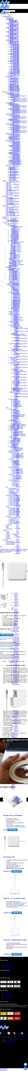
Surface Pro (12, 225)
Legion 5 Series (16, 594)
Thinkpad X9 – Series (14, 360)
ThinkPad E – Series (14, 311)
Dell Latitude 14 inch (17, 470)
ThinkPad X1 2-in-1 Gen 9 (18, 452)
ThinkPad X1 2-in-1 (17, 327)
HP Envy (14, 737)
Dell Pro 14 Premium (16, 650)
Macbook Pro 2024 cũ (14, 182)
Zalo (11, 1034)
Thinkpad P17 (15, 279)
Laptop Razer (12, 517)
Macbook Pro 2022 (14, 51)
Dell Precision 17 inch (17, 457)
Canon (13, 784)
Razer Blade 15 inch (14, 510)
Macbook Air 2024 (14, 80)
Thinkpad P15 (15, 274)
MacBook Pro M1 (13, 22)
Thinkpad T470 (16, 296)
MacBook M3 (9, 27)
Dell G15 (16, 730)
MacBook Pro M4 (13, 34)
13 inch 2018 (15, 68)
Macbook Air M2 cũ (14, 104)
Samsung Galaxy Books (12, 495)
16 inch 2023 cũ (16, 196)
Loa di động (9, 528)
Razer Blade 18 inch (14, 514)
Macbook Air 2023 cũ (14, 136)
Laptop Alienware (13, 521)
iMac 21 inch (9, 191)
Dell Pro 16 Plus (16, 441)
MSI (7, 527)
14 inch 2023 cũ (16, 193)
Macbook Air (9, 76)
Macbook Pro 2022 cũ (14, 199)
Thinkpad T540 (16, 301)
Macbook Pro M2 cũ (14, 108)
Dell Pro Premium (14, 648)
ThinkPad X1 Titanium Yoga (19, 388)
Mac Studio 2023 (10, 214)
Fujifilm (8, 535)
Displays (5, 218)
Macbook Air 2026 (14, 77)
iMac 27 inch (9, 194)
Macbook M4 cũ (10, 123)
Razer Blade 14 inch (14, 509)
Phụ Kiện (5, 540)
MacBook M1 (9, 19)
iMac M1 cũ (12, 169)
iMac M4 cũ (12, 166)
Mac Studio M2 (10, 208)
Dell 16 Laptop (16, 616)
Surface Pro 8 (15, 233)
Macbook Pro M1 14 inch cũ (16, 114)
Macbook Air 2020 (14, 92)
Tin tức (4, 975)
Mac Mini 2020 (10, 204)
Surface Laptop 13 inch (18, 242)
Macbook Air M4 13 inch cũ (19, 126)
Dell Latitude (12, 467)
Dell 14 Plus (16, 627)
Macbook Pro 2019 (14, 61)
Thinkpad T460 (16, 295)
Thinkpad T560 (16, 303)
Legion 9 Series (16, 600)
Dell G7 (16, 728)
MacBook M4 (9, 31)
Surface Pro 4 (15, 239)
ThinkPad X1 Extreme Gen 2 (18, 483)
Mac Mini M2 (9, 198)
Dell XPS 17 (15, 466)
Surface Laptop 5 (16, 246)
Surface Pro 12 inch (17, 226)
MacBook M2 (9, 23)
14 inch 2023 (15, 48)
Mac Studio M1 (10, 207)
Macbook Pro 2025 (14, 41)
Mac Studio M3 (10, 210)
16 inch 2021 (15, 56)
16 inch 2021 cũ (16, 210)
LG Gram (8, 524)
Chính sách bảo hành (7, 966)
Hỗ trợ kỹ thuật (6, 974)
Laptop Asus (12, 519)
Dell (13, 607)
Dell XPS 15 (15, 463)
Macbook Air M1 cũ (14, 94)
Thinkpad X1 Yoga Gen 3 (18, 525)
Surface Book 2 (16, 256)
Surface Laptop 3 (16, 249)
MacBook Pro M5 (13, 38)
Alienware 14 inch (16, 718)
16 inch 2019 (15, 65)
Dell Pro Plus (12, 437)
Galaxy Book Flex (13, 502)
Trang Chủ (2, 549)
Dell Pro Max (14, 630)
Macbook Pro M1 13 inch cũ (19, 98)
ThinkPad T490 (16, 299)
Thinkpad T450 (16, 293)
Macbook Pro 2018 (14, 66)
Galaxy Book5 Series (14, 496)
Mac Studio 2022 (10, 215)
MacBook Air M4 (14, 35)
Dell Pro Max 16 (16, 634)
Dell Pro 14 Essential (17, 448)
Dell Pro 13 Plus (16, 438)
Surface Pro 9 (15, 232)
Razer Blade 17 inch (14, 513)
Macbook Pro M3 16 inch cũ (19, 122)
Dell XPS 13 (15, 460)
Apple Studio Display (11, 219)
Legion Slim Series (16, 605)
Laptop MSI (12, 520)
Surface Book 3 (16, 254)
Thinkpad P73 (15, 290)
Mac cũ (5, 91)
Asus (7, 526)
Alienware (11, 474)
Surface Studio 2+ (14, 357)
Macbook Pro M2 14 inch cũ (19, 111)
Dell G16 (16, 731)
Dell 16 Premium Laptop (18, 416)
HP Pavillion (12, 494)
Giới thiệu (5, 992)
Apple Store (13, 549)
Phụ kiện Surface (10, 544)
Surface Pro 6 (15, 236)
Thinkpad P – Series (14, 362)
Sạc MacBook (18, 550)
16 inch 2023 (15, 50)
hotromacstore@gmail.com (11, 1040)
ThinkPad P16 (16, 276)
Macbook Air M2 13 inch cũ (19, 105)
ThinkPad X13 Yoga (17, 317)
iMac (4, 180)
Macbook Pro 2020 (14, 58)
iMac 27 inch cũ (13, 171)
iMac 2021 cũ (12, 178)
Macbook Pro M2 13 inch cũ (19, 109)
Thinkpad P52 (15, 283)
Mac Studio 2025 (10, 212)
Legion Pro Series (16, 602)
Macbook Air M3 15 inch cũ (19, 118)
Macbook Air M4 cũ (14, 125)
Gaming (8, 516)
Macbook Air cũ (10, 133)
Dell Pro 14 (15, 443)
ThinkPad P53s (16, 286)
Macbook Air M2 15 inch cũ (19, 107)
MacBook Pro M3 (13, 30)
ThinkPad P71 (16, 288)
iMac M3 (8, 183)
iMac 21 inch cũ (13, 173)
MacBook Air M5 (14, 39)
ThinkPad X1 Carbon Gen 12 (18, 544)
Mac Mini (5, 196)
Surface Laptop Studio (14, 262)
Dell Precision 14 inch (16, 685)
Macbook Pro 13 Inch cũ (15, 164)
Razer (7, 506)
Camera (5, 530)
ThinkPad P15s (16, 275)
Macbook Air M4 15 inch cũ (19, 127)
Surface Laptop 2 (16, 250)
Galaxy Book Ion (13, 503)
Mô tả (4, 661)
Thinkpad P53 (15, 285)
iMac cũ (8, 165)
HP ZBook (12, 492)
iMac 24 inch (9, 193)
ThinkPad (12, 358)
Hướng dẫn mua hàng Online (9, 995)
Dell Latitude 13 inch (17, 469)
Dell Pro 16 (16, 673)
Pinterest (18, 1034)
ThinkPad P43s (16, 281)
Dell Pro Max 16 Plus (16, 643)
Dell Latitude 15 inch (17, 471)
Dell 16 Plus (16, 628)
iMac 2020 (9, 190)
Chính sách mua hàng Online (9, 967)
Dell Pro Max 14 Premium (16, 637)
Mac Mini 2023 (13, 266)
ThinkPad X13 (16, 315)
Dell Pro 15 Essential (17, 449)
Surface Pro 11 (16, 229)
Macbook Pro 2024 (14, 43)
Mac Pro (5, 217)
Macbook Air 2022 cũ (14, 137)
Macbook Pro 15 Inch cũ (15, 161)
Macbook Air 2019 (14, 86)
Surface (8, 224)
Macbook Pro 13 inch (14, 75)
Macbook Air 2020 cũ (14, 139)
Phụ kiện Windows (11, 542)
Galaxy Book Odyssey (15, 505)
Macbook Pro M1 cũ (14, 97)
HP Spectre (14, 735)
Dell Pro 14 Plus (16, 439)
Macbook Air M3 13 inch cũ (16, 140)
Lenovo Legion (13, 523)
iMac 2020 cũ (12, 179)
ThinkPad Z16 (16, 324)
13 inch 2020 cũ (16, 215)
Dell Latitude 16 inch (17, 473)
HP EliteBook (14, 734)
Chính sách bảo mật (7, 965)
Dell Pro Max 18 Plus (16, 646)
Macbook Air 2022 (14, 91)
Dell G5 (16, 727)
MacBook (5, 16)
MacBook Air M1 (14, 23)
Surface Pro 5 (15, 237)
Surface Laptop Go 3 (17, 261)
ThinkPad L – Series (14, 313)
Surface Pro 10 (16, 230)
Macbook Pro (9, 40)
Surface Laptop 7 (16, 243)
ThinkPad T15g (16, 308)
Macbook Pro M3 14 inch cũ (19, 121)
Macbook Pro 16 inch (14, 70)
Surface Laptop (13, 240)
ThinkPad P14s (16, 272)
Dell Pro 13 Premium (16, 653)
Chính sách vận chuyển (8, 962)
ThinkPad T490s (16, 408)
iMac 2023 (9, 187)
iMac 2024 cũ (12, 175)
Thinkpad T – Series (14, 392)
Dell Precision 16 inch (17, 456)
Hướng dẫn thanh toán (8, 996)
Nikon (7, 531)
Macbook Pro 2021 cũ (14, 204)
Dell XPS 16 (15, 464)
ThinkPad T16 (16, 310)
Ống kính (8, 538)
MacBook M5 (9, 36)
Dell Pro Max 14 (16, 632)
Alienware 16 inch (17, 477)
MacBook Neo (10, 17)
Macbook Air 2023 (14, 82)
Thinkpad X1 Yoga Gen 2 (18, 530)
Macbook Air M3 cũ (14, 115)
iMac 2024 (9, 186)
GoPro (13, 788)
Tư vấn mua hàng (6, 972)
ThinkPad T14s (16, 306)
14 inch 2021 (15, 55)
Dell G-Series (14, 726)
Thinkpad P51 (15, 282)
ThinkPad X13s (16, 318)
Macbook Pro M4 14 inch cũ (19, 130)
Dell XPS (11, 459)
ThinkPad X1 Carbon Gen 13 (18, 539)
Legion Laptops (13, 399)
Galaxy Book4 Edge (14, 501)
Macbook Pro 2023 (14, 47)
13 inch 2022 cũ (16, 202)
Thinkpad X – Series (14, 314)
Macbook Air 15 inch (14, 88)
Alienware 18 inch (17, 478)
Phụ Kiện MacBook (9, 550)
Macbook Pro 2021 (14, 54)
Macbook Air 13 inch (14, 90)
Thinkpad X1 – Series (14, 325)
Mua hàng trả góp (7, 997)
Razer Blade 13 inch (14, 508)
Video (23, 661)
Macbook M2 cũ (10, 102)
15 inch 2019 (15, 63)
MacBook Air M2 (14, 27)
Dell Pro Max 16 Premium (16, 640)
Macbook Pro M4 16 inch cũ (16, 165)
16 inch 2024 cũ (16, 188)
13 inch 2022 (15, 52)
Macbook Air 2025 (14, 79)
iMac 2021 (9, 189)
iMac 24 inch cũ (13, 172)
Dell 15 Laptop (16, 614)
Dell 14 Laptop (16, 611)
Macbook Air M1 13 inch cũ (19, 95)
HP (7, 487)
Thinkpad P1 (15, 271)
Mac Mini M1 (9, 200)
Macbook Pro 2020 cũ (14, 157)
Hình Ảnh (18, 661)
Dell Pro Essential (13, 446)
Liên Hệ (4, 999)
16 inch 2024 (15, 45)
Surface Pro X (15, 228)
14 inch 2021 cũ (16, 207)
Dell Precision (14, 683)
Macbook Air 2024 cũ (14, 134)
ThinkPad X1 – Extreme (18, 333)
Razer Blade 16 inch (14, 512)
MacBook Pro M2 (13, 26)
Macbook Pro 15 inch (14, 76)
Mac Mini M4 (9, 197)
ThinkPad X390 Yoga (17, 320)
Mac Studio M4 (10, 211)
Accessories (19, 549)
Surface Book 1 (16, 257)
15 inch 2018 (15, 69)
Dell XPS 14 (15, 462)
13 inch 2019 (15, 62)
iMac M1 (8, 182)
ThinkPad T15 (16, 419)
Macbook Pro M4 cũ (14, 129)
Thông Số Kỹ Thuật (11, 661)
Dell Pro (11, 442)
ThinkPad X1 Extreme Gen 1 (18, 488)
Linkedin (25, 1034)
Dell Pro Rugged (13, 450)
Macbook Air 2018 (14, 87)
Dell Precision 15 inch (17, 455)
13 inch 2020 (15, 59)
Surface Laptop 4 (16, 247)
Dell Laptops (14, 609)
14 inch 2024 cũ (16, 185)
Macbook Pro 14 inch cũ (14, 224)
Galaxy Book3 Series (14, 499)
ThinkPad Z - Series (14, 321)
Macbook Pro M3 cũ (14, 119)
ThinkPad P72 (16, 289)
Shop (7, 549)
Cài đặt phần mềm (7, 994)
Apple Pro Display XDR (12, 221)
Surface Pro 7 (15, 235)
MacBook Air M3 (14, 31)
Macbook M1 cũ (10, 93)
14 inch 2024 (15, 44)
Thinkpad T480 (16, 297)
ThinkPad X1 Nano (17, 389)
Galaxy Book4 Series (14, 498)
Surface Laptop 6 (16, 244)
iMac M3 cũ (12, 168)
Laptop (5, 222)
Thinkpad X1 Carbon (16, 534)
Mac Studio (6, 205)
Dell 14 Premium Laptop (16, 620)
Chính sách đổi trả (7, 964)
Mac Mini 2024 (10, 201)
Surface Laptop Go (14, 258)
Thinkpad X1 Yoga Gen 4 (18, 519)
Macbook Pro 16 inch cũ (14, 218)
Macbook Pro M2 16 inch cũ (19, 112)
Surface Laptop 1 (16, 251)
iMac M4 (8, 185)
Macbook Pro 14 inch (14, 73)
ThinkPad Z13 (16, 442)
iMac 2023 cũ (12, 176)
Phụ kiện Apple (10, 541)
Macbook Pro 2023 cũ (14, 190)
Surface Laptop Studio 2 (18, 264)
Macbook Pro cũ (13, 180)
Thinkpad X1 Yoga (16, 492)
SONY (8, 534)
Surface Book (12, 253)
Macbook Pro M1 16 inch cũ (19, 101)
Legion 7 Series (16, 597)
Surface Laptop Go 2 (17, 260)
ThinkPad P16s (16, 278)
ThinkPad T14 (16, 304)
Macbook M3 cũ (10, 114)
